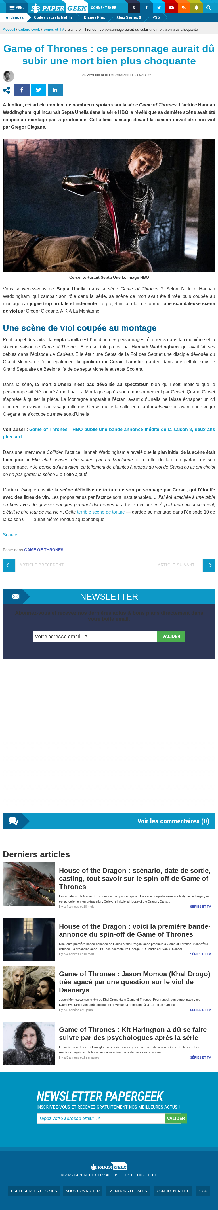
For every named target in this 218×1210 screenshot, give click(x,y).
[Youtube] (171, 8)
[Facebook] (146, 8)
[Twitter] (159, 8)
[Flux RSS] (184, 8)
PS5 (156, 17)
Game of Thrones (43, 549)
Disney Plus (94, 17)
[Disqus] (109, 742)
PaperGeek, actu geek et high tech (59, 6)
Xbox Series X (128, 17)
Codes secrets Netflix (53, 17)
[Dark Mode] (134, 8)
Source (10, 534)
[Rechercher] (209, 8)
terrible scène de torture (101, 512)
